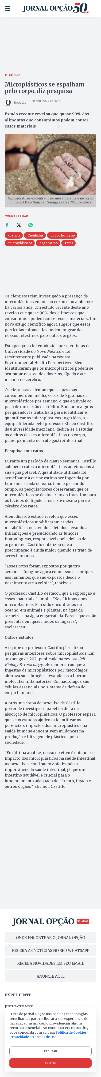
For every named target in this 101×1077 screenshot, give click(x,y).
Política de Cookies (70, 1032)
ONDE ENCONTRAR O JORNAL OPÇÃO (50, 937)
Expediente (18, 995)
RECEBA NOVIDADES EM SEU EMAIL (50, 963)
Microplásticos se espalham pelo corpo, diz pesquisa (45, 88)
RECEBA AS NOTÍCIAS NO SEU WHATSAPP (50, 950)
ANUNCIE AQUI (51, 976)
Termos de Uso (44, 1037)
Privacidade (19, 1006)
